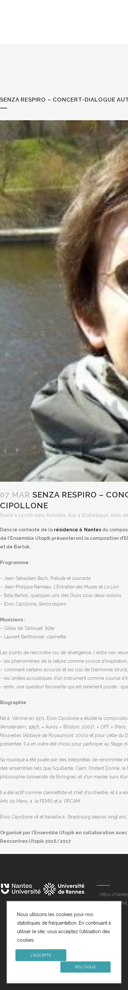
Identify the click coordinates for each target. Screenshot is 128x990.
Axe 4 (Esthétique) (88, 515)
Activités (56, 515)
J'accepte (41, 955)
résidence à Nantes (77, 529)
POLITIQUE (85, 967)
